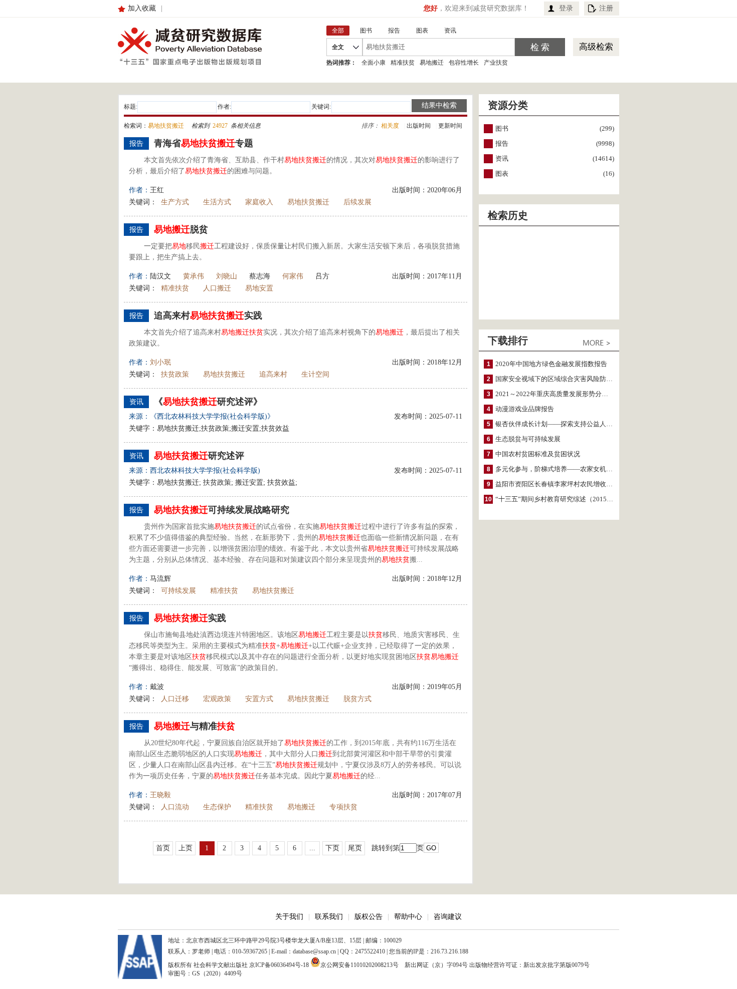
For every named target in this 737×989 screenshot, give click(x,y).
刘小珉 (160, 362)
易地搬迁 (432, 62)
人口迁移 (175, 699)
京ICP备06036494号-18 (279, 964)
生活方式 (217, 202)
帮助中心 (408, 916)
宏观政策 (217, 699)
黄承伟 (193, 276)
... (312, 848)
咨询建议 (448, 916)
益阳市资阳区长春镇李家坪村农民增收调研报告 (563, 484)
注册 (606, 8)
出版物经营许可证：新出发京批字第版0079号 (529, 964)
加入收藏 (142, 8)
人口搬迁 (217, 288)
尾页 (355, 848)
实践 (190, 618)
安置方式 (259, 699)
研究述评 (199, 456)
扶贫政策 (175, 374)
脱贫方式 (357, 699)
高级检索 (596, 47)
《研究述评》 (208, 402)
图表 (501, 173)
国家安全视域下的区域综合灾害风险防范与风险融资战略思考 (583, 379)
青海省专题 (203, 143)
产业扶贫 (496, 62)
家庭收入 (259, 202)
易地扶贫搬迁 (308, 202)
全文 (338, 47)
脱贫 (181, 229)
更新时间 (450, 125)
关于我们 (289, 916)
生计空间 (315, 374)
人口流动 (175, 807)
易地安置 (259, 288)
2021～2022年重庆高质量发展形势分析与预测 (561, 394)
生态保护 (217, 807)
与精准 (194, 726)
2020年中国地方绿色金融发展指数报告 (551, 364)
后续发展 (357, 202)
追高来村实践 (208, 315)
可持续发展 (178, 590)
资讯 (501, 158)
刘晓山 (226, 276)
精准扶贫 (403, 62)
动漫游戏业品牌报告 (524, 409)
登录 (566, 8)
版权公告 (368, 916)
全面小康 (373, 62)
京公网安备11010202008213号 (359, 964)
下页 (332, 848)
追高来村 (273, 374)
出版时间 (419, 125)
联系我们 (329, 916)
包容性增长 (464, 62)
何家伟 (292, 276)
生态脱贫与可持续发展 (528, 439)
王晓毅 (160, 795)
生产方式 (175, 202)
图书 (501, 128)
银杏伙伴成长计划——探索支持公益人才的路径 (563, 424)
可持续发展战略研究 (221, 510)
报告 (501, 143)
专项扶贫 (343, 807)
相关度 (390, 125)
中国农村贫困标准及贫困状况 (537, 454)
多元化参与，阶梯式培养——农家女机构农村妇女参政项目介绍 (586, 469)
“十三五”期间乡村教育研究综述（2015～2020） (564, 499)
